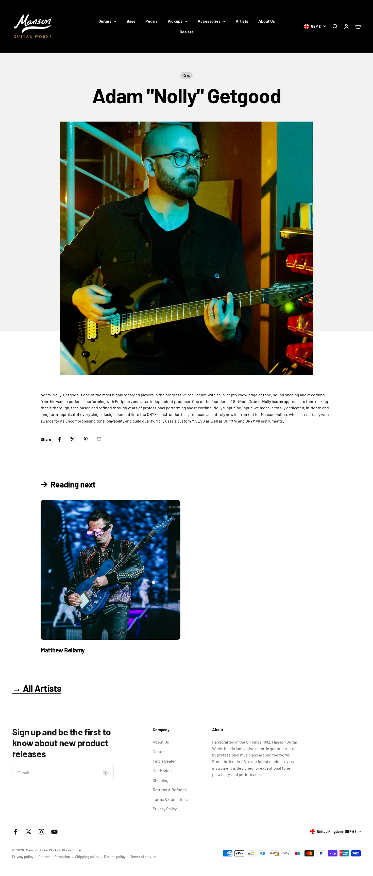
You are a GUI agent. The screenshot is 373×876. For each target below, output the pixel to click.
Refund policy (114, 856)
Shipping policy (87, 856)
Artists (242, 21)
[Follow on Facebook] (15, 831)
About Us (266, 21)
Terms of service (143, 856)
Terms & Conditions (170, 799)
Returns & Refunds (170, 789)
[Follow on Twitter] (28, 831)
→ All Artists (36, 688)
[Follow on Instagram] (41, 831)
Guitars (104, 21)
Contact (160, 751)
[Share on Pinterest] (86, 439)
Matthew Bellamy (63, 650)
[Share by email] (99, 439)
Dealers (186, 31)
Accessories (209, 21)
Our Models (163, 770)
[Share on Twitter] (72, 439)
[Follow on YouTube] (54, 831)
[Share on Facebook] (59, 439)
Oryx (186, 75)
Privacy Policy (165, 808)
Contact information (54, 856)
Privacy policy (22, 856)
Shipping (160, 780)
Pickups (175, 21)
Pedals (151, 21)
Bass (131, 21)
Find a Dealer (164, 761)
